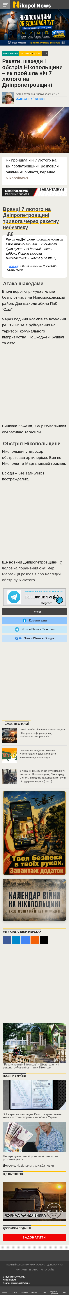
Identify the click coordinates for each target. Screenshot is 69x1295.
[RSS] (35, 940)
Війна (28, 53)
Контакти (21, 1270)
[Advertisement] (34, 386)
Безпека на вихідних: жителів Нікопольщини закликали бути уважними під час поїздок (38, 753)
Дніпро (37, 53)
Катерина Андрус (34, 93)
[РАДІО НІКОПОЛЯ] (34, 900)
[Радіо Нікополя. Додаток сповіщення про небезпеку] (34, 833)
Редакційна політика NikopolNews (25, 1265)
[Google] (25, 940)
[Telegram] (16, 940)
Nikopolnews (17, 178)
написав (14, 265)
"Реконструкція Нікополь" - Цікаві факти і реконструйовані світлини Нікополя (31, 1066)
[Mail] (44, 940)
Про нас (33, 1270)
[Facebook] (7, 940)
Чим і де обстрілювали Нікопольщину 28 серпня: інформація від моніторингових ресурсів (42, 733)
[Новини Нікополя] (31, 4)
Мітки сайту (47, 1270)
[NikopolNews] (34, 597)
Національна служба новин (35, 1165)
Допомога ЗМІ (55, 1265)
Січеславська (10, 53)
